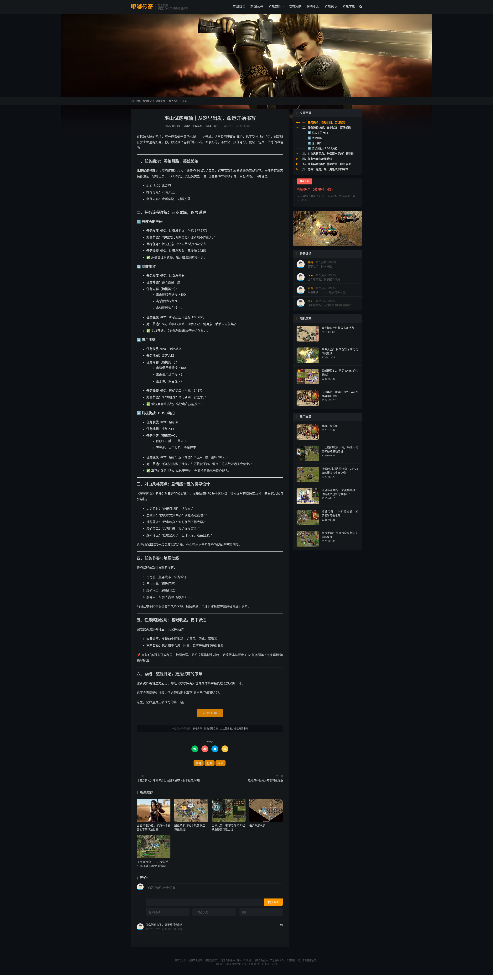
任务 (198, 763)
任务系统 (173, 100)
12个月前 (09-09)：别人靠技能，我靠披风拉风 (324, 277)
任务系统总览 (257, 825)
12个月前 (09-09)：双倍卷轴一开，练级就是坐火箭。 (328, 290)
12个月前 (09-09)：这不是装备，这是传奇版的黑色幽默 (329, 303)
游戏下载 (348, 7)
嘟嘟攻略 (295, 7)
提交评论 (273, 902)
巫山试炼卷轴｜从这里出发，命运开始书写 (210, 118)
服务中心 (312, 7)
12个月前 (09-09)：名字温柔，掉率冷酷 (324, 264)
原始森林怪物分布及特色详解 (265, 780)
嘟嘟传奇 (142, 7)
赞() (243, 126)
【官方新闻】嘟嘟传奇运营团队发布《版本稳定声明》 (169, 780)
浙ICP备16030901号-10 (264, 963)
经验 (220, 763)
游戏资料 (274, 7)
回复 (180, 928)
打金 (209, 763)
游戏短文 (330, 7)
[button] (323, 242)
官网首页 (239, 7)
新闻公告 (256, 7)
